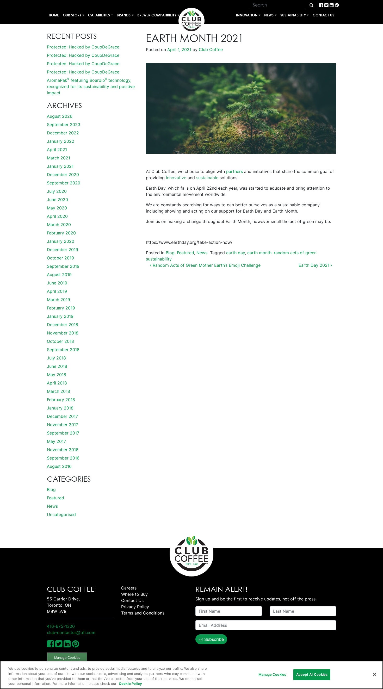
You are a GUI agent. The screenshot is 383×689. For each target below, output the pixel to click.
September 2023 (63, 124)
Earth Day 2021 (315, 265)
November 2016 (62, 449)
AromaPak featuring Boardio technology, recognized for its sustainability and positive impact (91, 86)
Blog (51, 489)
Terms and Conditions (142, 613)
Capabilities (99, 15)
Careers (129, 588)
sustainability (159, 259)
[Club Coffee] (191, 21)
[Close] (374, 674)
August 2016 (59, 466)
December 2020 (63, 174)
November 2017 (62, 424)
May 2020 (57, 207)
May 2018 (56, 374)
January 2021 (60, 166)
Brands (124, 15)
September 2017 (63, 433)
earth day (235, 252)
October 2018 (60, 341)
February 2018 (61, 399)
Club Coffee (210, 49)
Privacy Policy (135, 606)
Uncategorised (61, 514)
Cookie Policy (130, 683)
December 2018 (62, 324)
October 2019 (60, 257)
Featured (55, 497)
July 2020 (57, 191)
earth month (259, 252)
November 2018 (62, 333)
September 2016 (63, 458)
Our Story (72, 15)
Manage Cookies (67, 658)
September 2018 (63, 349)
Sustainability (293, 15)
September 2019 (63, 266)
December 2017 (62, 416)
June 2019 (57, 282)
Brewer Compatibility (156, 15)
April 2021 (57, 149)
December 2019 (62, 249)
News (269, 15)
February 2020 (61, 232)
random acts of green (295, 252)
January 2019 (60, 316)
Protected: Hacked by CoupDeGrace (83, 46)
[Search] (311, 5)
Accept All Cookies (312, 674)
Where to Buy (134, 594)
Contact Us (323, 15)
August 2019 (59, 274)
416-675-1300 (61, 626)
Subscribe (213, 639)
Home (54, 15)
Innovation (246, 15)
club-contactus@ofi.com (71, 632)
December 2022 (63, 132)
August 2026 (59, 116)
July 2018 (56, 358)
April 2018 (57, 383)
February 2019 (61, 308)
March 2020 (59, 224)
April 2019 (57, 291)
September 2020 (63, 182)
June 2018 (57, 366)
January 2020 (60, 241)
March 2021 (58, 157)
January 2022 (60, 141)
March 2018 (58, 391)
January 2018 (60, 408)
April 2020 (57, 216)
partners (234, 171)
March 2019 (58, 299)
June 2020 (57, 199)
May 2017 (56, 441)
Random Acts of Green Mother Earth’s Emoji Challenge (206, 265)
